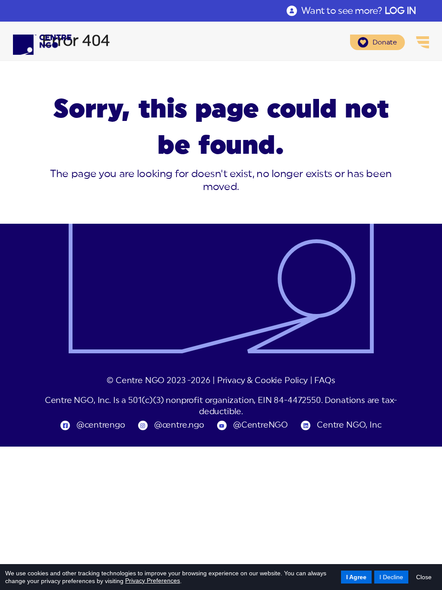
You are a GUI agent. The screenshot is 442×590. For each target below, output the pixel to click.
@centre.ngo (179, 425)
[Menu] (422, 42)
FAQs (324, 381)
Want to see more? (358, 11)
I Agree (356, 577)
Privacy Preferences (152, 580)
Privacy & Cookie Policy (262, 381)
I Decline (391, 577)
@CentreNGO (260, 425)
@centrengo (100, 425)
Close (424, 577)
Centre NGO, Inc (349, 425)
